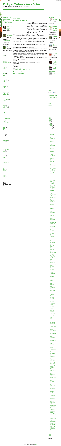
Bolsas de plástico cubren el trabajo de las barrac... (52, 267)
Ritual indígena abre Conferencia (52, 317)
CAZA (4, 81)
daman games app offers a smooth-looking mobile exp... (53, 96)
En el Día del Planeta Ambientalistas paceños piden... (52, 294)
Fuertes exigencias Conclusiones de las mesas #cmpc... (52, 245)
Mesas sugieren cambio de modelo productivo (53, 322)
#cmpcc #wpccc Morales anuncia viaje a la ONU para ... (53, 193)
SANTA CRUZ (5, 164)
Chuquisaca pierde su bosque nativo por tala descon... (53, 156)
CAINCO (4, 75)
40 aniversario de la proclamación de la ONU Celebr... (52, 257)
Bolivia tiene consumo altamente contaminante (52, 297)
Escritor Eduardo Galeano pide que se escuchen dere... (52, 359)
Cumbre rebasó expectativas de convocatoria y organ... (52, 149)
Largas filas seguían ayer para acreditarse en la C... (53, 341)
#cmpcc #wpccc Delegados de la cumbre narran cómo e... (52, 163)
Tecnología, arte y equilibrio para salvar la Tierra (52, 410)
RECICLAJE (15, 9)
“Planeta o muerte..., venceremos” (52, 315)
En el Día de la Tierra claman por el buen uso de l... (52, 202)
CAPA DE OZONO (5, 80)
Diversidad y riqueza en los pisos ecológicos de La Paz (9, 35)
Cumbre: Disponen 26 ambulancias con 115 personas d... (53, 326)
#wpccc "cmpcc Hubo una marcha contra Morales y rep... (52, 161)
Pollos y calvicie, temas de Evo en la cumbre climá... (53, 356)
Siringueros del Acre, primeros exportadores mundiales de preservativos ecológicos (9, 28)
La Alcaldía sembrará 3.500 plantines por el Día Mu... (53, 265)
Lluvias (4, 139)
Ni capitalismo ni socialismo (52, 238)
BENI (4, 68)
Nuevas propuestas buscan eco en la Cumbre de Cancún (52, 200)
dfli (29, 444)
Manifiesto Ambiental (5, 140)
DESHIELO (4, 105)
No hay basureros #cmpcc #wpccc (52, 292)
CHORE (4, 87)
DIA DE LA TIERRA (5, 107)
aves (3, 66)
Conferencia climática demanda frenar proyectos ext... (52, 234)
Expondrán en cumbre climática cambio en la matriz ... (53, 361)
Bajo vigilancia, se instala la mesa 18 (52, 318)
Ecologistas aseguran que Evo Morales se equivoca (52, 304)
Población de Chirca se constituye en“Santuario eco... (52, 171)
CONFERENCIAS (5, 93)
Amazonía (4, 61)
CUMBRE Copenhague (6, 99)
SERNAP (4, 169)
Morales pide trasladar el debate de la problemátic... (53, 329)
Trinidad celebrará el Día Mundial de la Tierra (53, 240)
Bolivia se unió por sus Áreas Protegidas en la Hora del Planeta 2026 (7, 17)
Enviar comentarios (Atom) (32, 97)
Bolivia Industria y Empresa (53, 26)
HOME (5, 9)
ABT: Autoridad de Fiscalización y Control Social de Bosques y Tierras (7, 55)
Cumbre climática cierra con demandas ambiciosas (53, 204)
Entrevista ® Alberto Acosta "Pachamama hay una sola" (53, 255)
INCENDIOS (4, 127)
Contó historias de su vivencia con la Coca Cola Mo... (52, 370)
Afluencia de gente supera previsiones (52, 381)
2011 (50, 122)
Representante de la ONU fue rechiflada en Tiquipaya (53, 368)
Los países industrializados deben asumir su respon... (53, 421)
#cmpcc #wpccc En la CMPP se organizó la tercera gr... (53, 169)
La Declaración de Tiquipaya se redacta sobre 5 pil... (52, 272)
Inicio (31, 94)
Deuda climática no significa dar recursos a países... (53, 299)
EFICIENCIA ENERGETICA (6, 111)
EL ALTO (4, 112)
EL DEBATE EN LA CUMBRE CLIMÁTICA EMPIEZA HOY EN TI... (53, 424)
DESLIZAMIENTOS (5, 106)
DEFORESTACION (32, 9)
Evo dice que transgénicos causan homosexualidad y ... (52, 352)
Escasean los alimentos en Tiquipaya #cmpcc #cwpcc (53, 343)
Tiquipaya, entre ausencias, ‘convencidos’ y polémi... (52, 285)
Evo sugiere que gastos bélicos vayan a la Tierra (53, 279)
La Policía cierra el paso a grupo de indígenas (53, 206)
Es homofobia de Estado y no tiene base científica (53, 302)
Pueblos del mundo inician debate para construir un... (52, 380)
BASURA (4, 67)
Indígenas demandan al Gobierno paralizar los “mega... (53, 146)
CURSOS (4, 100)
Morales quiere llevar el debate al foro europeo (53, 280)
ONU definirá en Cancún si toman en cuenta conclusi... (53, 227)
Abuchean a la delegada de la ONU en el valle (53, 349)
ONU (3, 150)
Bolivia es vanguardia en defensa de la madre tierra (53, 363)
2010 (50, 123)
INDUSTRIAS (5, 128)
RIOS (4, 163)
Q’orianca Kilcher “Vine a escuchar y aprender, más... (53, 274)
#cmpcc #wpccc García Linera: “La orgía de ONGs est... (53, 190)
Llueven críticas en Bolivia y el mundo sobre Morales (52, 311)
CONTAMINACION (20, 9)
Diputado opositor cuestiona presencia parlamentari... (52, 373)
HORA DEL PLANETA (26, 9)
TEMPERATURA (5, 174)
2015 (50, 118)
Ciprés (7, 46)
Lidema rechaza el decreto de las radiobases (52, 134)
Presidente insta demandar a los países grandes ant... (53, 306)
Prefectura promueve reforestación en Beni (53, 222)
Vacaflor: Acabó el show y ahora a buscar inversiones (53, 183)
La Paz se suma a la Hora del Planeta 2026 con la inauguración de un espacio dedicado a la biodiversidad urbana (7, 20)
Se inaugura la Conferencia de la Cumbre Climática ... (52, 393)
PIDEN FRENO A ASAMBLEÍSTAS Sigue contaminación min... (52, 396)
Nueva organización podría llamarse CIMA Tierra (53, 242)
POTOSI (4, 157)
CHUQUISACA (5, 88)
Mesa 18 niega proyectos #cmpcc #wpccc (52, 247)
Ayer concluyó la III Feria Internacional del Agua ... (53, 414)
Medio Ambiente (5, 142)
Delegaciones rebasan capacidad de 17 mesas (52, 384)
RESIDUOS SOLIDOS (6, 162)
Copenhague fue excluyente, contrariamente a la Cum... (52, 259)
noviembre (51, 125)
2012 (50, 121)
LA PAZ (4, 133)
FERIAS (4, 120)
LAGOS (4, 134)
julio (50, 129)
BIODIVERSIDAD (5, 69)
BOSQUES (4, 73)
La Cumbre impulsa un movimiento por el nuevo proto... (52, 218)
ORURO (4, 151)
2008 (50, 435)
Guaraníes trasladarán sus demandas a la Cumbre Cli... (52, 417)
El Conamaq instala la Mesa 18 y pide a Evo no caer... (53, 333)
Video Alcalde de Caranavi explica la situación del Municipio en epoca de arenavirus (55, 73)
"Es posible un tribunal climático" (52, 320)
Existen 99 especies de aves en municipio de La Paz (53, 181)
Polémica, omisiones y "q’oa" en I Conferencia (52, 324)
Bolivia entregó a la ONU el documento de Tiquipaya (53, 144)
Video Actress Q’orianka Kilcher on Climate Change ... (53, 388)
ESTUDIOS (4, 117)
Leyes (4, 135)
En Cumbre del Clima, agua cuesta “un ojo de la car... (52, 309)
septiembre (51, 127)
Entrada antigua (44, 94)
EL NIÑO (4, 113)
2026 (50, 106)
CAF (3, 74)
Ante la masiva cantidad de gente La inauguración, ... (53, 419)
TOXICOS (4, 176)
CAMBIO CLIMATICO (38, 9)
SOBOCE (4, 170)
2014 (50, 119)
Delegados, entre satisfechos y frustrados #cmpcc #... (52, 249)
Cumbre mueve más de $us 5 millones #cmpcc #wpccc (52, 269)
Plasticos (4, 155)
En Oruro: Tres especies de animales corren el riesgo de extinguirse (6, 41)
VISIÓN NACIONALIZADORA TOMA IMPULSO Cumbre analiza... (53, 236)
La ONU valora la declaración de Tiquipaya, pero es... (52, 141)
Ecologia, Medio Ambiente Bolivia (21, 4)
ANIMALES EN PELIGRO (6, 62)
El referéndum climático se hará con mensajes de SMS (53, 283)
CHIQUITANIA (5, 86)
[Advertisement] (30, 13)
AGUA (43, 9)
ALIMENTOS (4, 60)
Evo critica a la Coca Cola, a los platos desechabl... (52, 386)
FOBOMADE (4, 121)
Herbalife (4, 123)
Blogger (36, 444)
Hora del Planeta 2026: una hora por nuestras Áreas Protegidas (7, 22)
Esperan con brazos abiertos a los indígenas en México (52, 215)
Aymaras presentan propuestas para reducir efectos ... (52, 288)
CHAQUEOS (4, 85)
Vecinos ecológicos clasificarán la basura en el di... (53, 179)
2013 (50, 120)
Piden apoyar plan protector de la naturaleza (52, 208)
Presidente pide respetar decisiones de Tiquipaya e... (53, 331)
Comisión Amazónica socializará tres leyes (53, 405)
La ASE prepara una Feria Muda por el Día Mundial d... (53, 377)
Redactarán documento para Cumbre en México (52, 407)
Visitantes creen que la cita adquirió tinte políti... (52, 213)
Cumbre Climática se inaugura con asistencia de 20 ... (52, 403)
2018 (50, 115)
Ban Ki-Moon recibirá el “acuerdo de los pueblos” (52, 188)
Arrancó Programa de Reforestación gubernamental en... (52, 159)
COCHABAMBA (23, 69)
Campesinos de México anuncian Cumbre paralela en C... (52, 338)
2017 (50, 116)
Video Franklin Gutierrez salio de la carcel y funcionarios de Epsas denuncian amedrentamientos (55, 63)
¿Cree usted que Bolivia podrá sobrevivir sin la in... (53, 252)
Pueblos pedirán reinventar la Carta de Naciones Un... (53, 345)
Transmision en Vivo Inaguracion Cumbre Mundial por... (52, 398)
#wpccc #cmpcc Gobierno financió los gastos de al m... (53, 186)
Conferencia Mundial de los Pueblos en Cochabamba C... (52, 391)
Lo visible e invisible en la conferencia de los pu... (52, 137)
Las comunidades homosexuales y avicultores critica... (52, 276)
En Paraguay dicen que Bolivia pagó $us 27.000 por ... (52, 154)
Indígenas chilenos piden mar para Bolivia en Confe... (53, 336)
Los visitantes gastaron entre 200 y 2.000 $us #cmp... (53, 197)
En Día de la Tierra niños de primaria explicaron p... (53, 229)
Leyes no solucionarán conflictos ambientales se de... (53, 375)
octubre (51, 126)
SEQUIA (4, 168)
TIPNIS (4, 175)
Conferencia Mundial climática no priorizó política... (52, 224)
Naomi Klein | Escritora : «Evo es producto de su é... (53, 354)
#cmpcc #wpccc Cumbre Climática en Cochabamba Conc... (53, 166)
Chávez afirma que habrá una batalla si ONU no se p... (53, 211)
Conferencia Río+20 (5, 92)
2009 (50, 434)
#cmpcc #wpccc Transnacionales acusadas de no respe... (52, 176)
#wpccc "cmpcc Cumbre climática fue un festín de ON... (53, 195)
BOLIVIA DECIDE (51, 17)
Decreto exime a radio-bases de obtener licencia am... (52, 139)
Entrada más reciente (16, 94)
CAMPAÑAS (4, 79)
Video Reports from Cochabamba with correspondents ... (52, 427)
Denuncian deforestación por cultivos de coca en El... (53, 290)
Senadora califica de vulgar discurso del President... (52, 366)
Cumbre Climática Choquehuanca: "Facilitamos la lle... (52, 151)
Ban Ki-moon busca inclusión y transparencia (52, 348)
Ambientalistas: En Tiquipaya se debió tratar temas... (52, 313)
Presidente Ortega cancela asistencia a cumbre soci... (52, 262)
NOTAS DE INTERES (6, 149)
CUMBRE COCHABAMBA (29, 69)
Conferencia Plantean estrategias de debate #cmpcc (53, 429)
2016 (50, 117)
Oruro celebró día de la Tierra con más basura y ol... (53, 220)
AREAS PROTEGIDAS (9, 9)
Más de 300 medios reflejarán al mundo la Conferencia (53, 412)
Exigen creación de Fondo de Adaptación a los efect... (53, 231)
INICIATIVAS (4, 129)
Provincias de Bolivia (52, 71)
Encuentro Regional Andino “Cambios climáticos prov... (52, 401)
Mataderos (4, 141)
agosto (51, 128)
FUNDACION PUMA (5, 122)
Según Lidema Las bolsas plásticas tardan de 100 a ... (52, 173)
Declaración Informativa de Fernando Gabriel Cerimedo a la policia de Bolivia (55, 19)
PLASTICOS (4, 156)
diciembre (51, 124)
